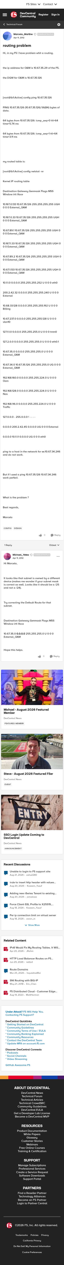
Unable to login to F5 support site (30, 871)
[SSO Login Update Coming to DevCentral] (32, 812)
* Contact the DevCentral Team (24, 1040)
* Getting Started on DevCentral (24, 1024)
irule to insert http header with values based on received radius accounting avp (34, 882)
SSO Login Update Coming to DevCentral (24, 837)
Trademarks (21, 1235)
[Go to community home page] (23, 14)
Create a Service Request (32, 1172)
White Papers (32, 1134)
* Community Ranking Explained (25, 1034)
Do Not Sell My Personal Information (32, 1246)
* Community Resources (19, 1037)
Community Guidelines (32, 1106)
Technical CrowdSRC (32, 1103)
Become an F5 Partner (32, 1200)
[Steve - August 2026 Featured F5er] (32, 751)
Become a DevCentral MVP (32, 1116)
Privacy (45, 1235)
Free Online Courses (32, 1148)
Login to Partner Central (32, 1203)
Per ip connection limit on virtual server (33, 915)
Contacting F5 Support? (20, 1014)
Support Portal (32, 1179)
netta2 (29, 962)
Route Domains (19, 969)
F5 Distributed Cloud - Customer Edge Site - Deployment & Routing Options (32, 991)
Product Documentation (32, 1131)
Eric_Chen (31, 984)
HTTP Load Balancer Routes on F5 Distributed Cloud (30, 958)
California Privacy (32, 1240)
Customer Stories (32, 1141)
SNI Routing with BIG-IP (24, 980)
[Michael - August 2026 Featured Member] (32, 687)
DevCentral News (13, 718)
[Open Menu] (58, 24)
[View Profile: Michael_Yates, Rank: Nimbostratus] (7, 556)
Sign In (55, 14)
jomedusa (32, 897)
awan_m (30, 919)
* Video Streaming (16, 1059)
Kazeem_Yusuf (34, 886)
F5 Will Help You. (25, 1011)
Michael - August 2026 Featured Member (26, 712)
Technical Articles (32, 1100)
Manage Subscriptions (32, 1165)
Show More (34, 925)
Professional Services (32, 1168)
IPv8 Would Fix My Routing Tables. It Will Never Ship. (34, 947)
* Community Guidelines (20, 1027)
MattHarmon (32, 995)
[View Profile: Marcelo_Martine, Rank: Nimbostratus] (7, 36)
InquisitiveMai (34, 973)
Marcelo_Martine (23, 34)
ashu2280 (31, 875)
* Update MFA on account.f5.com (25, 1043)
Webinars (32, 1144)
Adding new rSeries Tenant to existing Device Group (32, 893)
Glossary (32, 1137)
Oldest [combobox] (54, 545)
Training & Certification (32, 1151)
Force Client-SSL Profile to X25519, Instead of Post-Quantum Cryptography (33, 904)
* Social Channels (16, 1055)
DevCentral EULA (32, 1110)
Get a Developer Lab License (32, 1113)
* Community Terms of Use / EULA (26, 1030)
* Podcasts (12, 1052)
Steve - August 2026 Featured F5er (28, 774)
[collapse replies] (32, 552)
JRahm (29, 951)
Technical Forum (14, 24)
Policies (34, 1235)
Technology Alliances (32, 1196)
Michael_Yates (21, 554)
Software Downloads (32, 1175)
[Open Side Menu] (5, 14)
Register (43, 14)
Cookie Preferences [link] (32, 1252)
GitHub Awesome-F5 (18, 1065)
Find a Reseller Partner (32, 1193)
